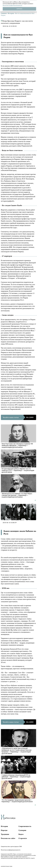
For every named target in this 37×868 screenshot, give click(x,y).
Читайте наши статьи (18, 417)
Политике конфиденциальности (12, 5)
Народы (4, 830)
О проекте (22, 838)
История (4, 826)
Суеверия (22, 830)
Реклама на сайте (8, 838)
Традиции (5, 834)
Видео (21, 834)
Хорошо (19, 8)
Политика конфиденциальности (10, 850)
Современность (24, 826)
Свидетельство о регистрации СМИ (11, 846)
